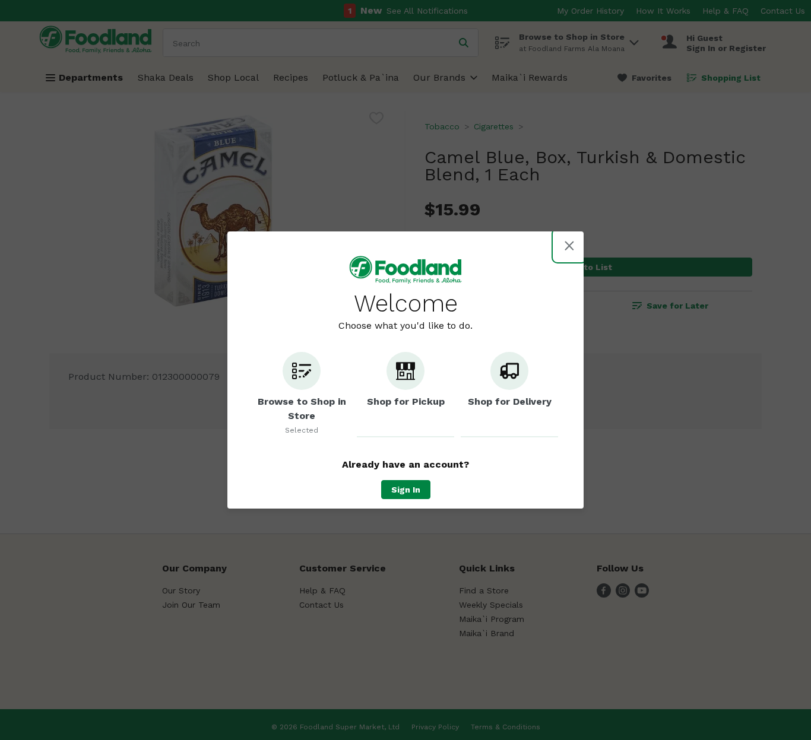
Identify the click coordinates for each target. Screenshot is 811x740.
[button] (301, 394)
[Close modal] (569, 245)
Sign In (405, 489)
